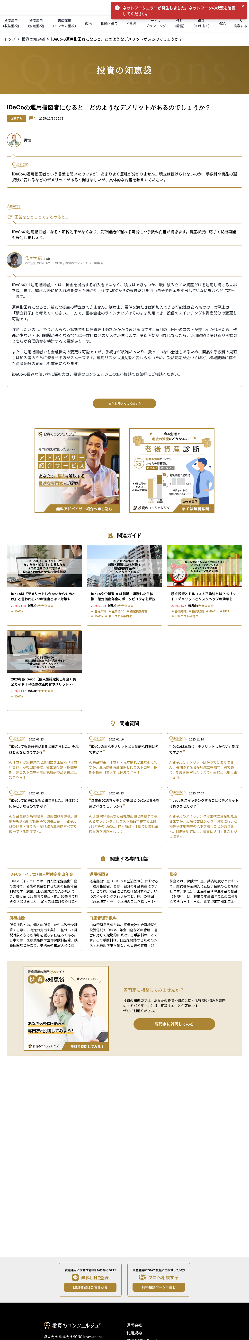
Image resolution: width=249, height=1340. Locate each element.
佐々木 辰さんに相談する (124, 403)
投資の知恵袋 (33, 39)
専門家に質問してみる (174, 1024)
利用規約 (134, 1333)
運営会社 (134, 1325)
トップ (10, 39)
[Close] (243, 6)
